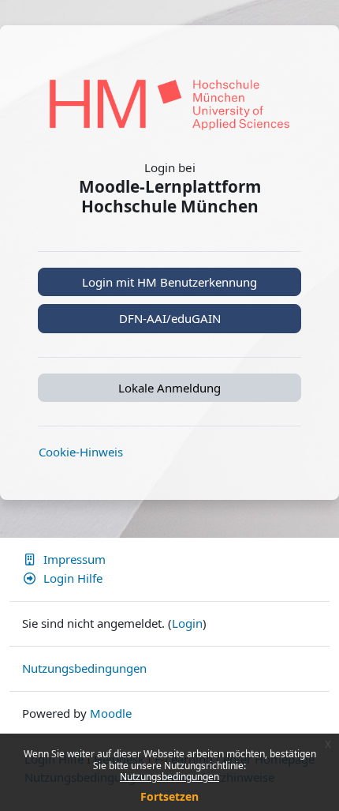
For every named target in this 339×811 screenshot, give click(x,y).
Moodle (111, 713)
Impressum (74, 559)
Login (187, 623)
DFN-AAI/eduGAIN (170, 318)
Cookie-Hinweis (81, 452)
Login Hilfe (72, 578)
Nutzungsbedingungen (169, 776)
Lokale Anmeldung (169, 388)
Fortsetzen (169, 796)
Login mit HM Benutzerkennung (169, 282)
